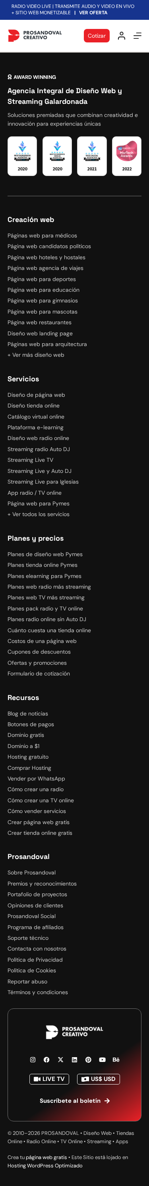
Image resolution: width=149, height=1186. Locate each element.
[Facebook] (47, 1060)
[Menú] (137, 36)
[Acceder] (122, 36)
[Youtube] (102, 1060)
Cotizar (97, 35)
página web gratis (46, 1157)
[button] (32, 77)
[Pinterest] (89, 1060)
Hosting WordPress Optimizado (45, 1165)
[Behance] (116, 1060)
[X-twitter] (61, 1060)
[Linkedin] (75, 1060)
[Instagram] (33, 1060)
